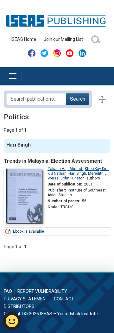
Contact (64, 298)
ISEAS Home (23, 39)
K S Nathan (57, 173)
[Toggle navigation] (13, 76)
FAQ (8, 291)
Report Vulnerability (42, 291)
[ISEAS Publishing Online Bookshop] (56, 20)
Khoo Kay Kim (97, 168)
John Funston (72, 178)
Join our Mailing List (63, 39)
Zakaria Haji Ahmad (65, 168)
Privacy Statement (26, 298)
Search (77, 99)
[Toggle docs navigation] (102, 99)
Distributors (19, 306)
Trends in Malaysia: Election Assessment (53, 161)
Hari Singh (77, 173)
